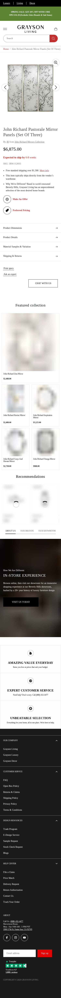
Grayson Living (10, 749)
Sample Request (10, 841)
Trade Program (10, 829)
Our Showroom (47, 531)
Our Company (10, 740)
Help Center (9, 863)
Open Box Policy (11, 786)
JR (8, 142)
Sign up (44, 953)
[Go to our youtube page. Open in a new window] (24, 937)
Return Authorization (13, 890)
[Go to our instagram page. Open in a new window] (15, 937)
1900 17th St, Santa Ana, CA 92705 (17, 929)
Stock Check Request (13, 847)
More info (44, 170)
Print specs (9, 268)
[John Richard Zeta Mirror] (30, 342)
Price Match (8, 878)
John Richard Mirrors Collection (29, 142)
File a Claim (9, 872)
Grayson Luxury (10, 755)
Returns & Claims (11, 792)
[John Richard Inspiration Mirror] (45, 399)
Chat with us (43, 283)
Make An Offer (20, 199)
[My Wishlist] (48, 29)
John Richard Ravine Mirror (14, 415)
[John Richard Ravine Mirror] (16, 399)
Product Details (10, 237)
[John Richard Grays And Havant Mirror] (16, 442)
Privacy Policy (10, 804)
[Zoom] (55, 62)
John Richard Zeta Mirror (13, 374)
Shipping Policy (10, 798)
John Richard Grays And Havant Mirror (13, 460)
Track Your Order (11, 902)
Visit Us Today (21, 602)
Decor (32, 3)
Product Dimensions (12, 228)
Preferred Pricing (21, 210)
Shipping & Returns (12, 256)
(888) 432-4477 (16, 921)
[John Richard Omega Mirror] (45, 442)
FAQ (5, 780)
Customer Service (12, 771)
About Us (10, 531)
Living (20, 3)
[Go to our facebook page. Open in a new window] (6, 937)
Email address (13, 953)
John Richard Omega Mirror (44, 459)
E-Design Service (11, 835)
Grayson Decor (10, 761)
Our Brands (27, 531)
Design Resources (12, 820)
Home (6, 49)
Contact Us (8, 896)
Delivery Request (11, 884)
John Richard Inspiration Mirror (42, 416)
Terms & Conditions (12, 810)
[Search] (54, 38)
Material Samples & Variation (17, 246)
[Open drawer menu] (5, 29)
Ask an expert (10, 274)
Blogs (5, 853)
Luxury (6, 3)
